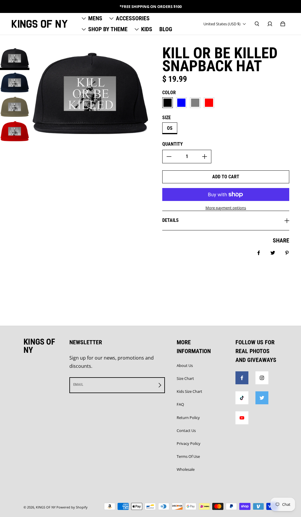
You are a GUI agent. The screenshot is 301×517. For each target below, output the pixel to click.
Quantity (172, 144)
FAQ (180, 404)
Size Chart (185, 378)
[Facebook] (241, 377)
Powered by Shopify (72, 507)
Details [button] (170, 220)
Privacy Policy (188, 443)
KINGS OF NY (46, 507)
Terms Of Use (188, 456)
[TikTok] (241, 397)
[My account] (269, 23)
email (78, 384)
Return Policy (188, 417)
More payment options (225, 207)
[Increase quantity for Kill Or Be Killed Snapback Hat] (204, 156)
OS (170, 128)
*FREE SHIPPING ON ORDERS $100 (151, 6)
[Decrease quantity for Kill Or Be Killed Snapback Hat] (169, 156)
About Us (185, 365)
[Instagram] (261, 377)
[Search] (256, 23)
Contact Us (186, 430)
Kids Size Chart (189, 391)
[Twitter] (261, 397)
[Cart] (282, 23)
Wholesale (186, 469)
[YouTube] (241, 417)
